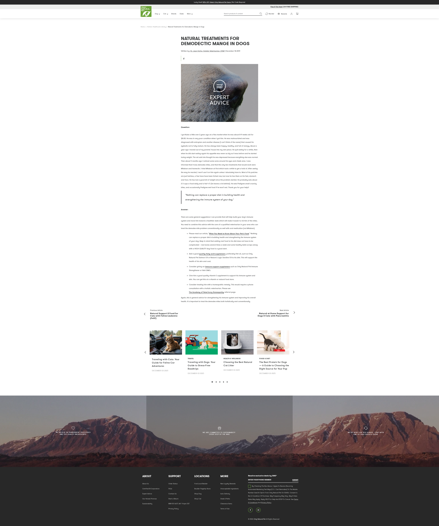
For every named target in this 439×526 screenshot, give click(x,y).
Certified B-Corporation (150, 489)
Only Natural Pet (260, 519)
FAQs (170, 489)
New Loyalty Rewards (228, 484)
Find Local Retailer (200, 484)
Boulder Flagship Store (202, 489)
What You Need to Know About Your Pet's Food (229, 234)
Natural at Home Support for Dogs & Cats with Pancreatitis (273, 314)
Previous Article (156, 310)
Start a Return (173, 499)
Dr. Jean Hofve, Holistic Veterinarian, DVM (207, 51)
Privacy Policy (173, 509)
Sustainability (147, 504)
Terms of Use (224, 509)
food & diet (264, 359)
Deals (182, 14)
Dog (156, 14)
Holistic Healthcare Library (156, 27)
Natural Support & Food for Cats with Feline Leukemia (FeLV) (164, 315)
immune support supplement (217, 267)
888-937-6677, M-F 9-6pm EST (179, 504)
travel (191, 359)
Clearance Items (226, 504)
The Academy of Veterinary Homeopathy (206, 292)
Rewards (284, 14)
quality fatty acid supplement (212, 254)
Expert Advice (147, 494)
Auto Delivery (225, 494)
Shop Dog (197, 494)
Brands (173, 14)
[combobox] (243, 14)
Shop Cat (197, 499)
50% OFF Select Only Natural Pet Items (217, 2)
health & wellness (232, 359)
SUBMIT (295, 480)
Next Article (284, 310)
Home (143, 27)
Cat (164, 14)
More (189, 14)
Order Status (173, 484)
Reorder (271, 14)
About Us (145, 484)
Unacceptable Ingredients (229, 489)
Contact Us (172, 494)
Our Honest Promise (149, 499)
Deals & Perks (225, 499)
